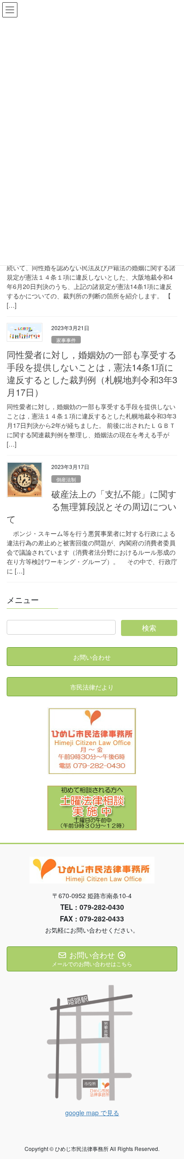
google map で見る (92, 1112)
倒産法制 (66, 479)
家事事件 (66, 339)
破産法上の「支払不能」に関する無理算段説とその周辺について (91, 506)
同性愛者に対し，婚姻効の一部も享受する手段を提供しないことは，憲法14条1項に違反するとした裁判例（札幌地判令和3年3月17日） (92, 373)
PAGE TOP (171, 1115)
